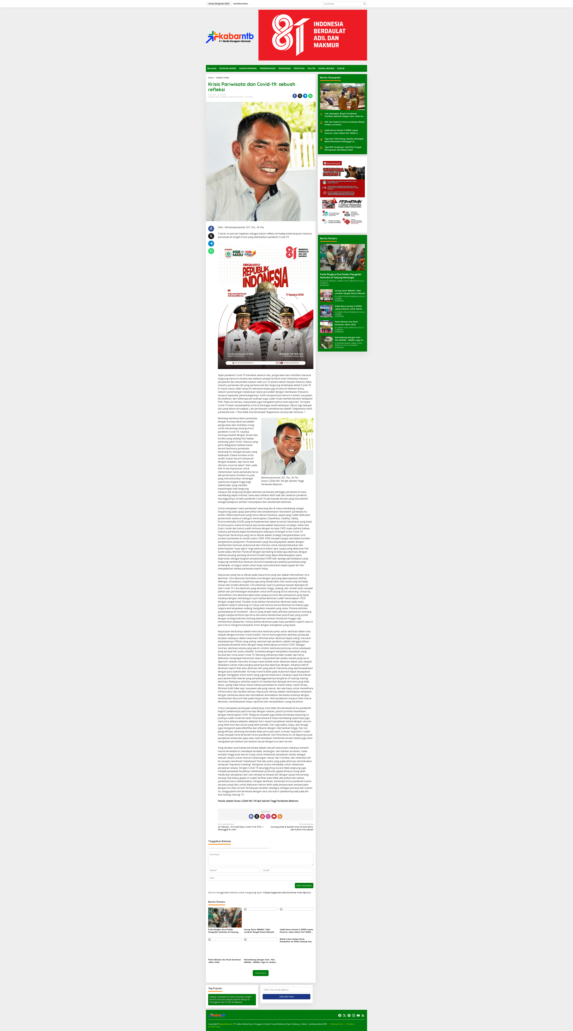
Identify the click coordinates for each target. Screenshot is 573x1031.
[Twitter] (256, 816)
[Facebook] (251, 816)
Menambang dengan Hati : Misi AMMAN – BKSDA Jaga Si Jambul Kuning (260, 961)
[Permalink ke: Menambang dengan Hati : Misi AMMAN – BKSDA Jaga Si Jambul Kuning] (261, 947)
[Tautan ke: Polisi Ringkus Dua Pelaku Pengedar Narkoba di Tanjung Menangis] (342, 257)
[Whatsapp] (310, 96)
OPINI (231, 97)
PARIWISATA (238, 97)
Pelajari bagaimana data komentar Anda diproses (287, 892)
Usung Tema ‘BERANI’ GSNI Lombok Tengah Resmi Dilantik (259, 930)
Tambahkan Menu (240, 3)
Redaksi (350, 1024)
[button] (364, 3)
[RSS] (280, 816)
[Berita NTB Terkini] (230, 35)
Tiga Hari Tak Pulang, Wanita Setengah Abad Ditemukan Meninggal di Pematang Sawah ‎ (344, 140)
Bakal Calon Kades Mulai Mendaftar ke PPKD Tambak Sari (296, 940)
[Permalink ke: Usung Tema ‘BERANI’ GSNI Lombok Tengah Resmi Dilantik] (261, 917)
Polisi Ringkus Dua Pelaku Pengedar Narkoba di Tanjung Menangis (223, 930)
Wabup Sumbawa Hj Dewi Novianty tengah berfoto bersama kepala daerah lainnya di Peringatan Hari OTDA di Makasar (230, 999)
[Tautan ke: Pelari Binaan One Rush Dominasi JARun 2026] (326, 326)
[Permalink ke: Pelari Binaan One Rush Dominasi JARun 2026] (225, 947)
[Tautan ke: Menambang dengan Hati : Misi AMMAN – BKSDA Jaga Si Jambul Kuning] (326, 341)
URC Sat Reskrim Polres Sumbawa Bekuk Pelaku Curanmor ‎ (345, 123)
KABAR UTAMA (214, 97)
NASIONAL (224, 97)
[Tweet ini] (300, 96)
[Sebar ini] (294, 96)
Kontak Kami (214, 1026)
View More (260, 973)
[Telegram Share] (305, 96)
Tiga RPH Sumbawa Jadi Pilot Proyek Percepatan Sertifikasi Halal (343, 148)
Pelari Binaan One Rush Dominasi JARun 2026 (224, 960)
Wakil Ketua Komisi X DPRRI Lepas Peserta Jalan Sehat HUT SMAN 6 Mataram (296, 930)
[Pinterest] (262, 816)
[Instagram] (268, 816)
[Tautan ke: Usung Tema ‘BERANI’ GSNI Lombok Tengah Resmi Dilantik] (326, 295)
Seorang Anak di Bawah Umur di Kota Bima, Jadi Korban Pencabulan (292, 827)
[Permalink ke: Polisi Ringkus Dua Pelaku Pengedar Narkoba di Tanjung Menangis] (225, 917)
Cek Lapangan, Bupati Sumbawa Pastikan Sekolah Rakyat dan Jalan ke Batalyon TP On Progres (344, 115)
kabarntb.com (226, 1024)
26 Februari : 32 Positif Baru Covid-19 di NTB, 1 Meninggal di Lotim (241, 827)
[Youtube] (274, 816)
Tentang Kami (336, 1024)
